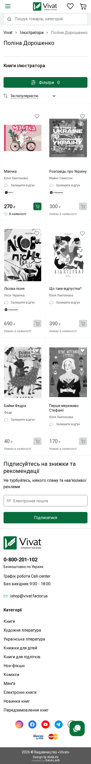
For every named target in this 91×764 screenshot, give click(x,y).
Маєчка (10, 171)
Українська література (24, 639)
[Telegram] (59, 724)
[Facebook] (32, 724)
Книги (9, 621)
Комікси (11, 674)
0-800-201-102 (20, 560)
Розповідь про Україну (68, 171)
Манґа (9, 683)
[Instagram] (19, 724)
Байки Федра (15, 406)
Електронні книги (20, 692)
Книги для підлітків (22, 656)
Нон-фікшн (14, 665)
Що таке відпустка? (65, 289)
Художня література (22, 630)
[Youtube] (45, 724)
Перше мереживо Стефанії (64, 408)
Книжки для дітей (20, 648)
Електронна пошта (30, 500)
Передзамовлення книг (26, 710)
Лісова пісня (14, 289)
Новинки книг (17, 701)
